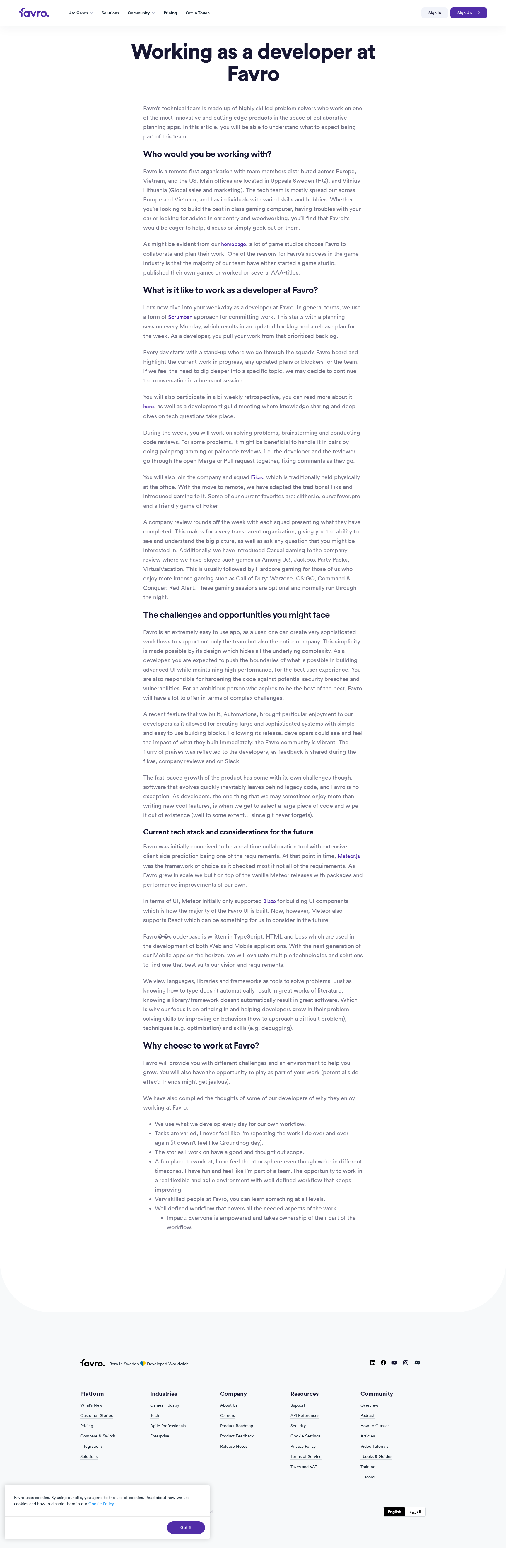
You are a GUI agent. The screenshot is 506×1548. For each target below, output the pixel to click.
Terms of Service (306, 1456)
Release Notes (233, 1446)
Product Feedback (237, 1436)
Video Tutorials (374, 1446)
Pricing (86, 1425)
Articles (367, 1436)
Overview (369, 1405)
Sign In (434, 13)
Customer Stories (96, 1415)
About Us (228, 1405)
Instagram (405, 1364)
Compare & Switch (97, 1436)
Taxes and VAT (303, 1466)
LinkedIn (372, 1363)
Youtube (394, 1364)
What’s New (91, 1405)
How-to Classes (374, 1425)
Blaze (269, 901)
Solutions (89, 1456)
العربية (415, 1511)
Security (298, 1425)
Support (297, 1405)
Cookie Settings (305, 1436)
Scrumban (180, 317)
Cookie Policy (100, 1503)
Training (367, 1466)
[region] (107, 1512)
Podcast (367, 1415)
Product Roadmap (236, 1425)
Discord (417, 1364)
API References (304, 1415)
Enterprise (159, 1436)
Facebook (383, 1363)
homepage (233, 244)
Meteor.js (349, 856)
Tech (154, 1415)
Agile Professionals (168, 1425)
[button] (80, 13)
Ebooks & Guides (376, 1456)
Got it (186, 1527)
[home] (34, 12)
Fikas (257, 477)
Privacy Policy (303, 1446)
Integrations (91, 1446)
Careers (227, 1415)
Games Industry (164, 1405)
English (394, 1512)
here (148, 406)
